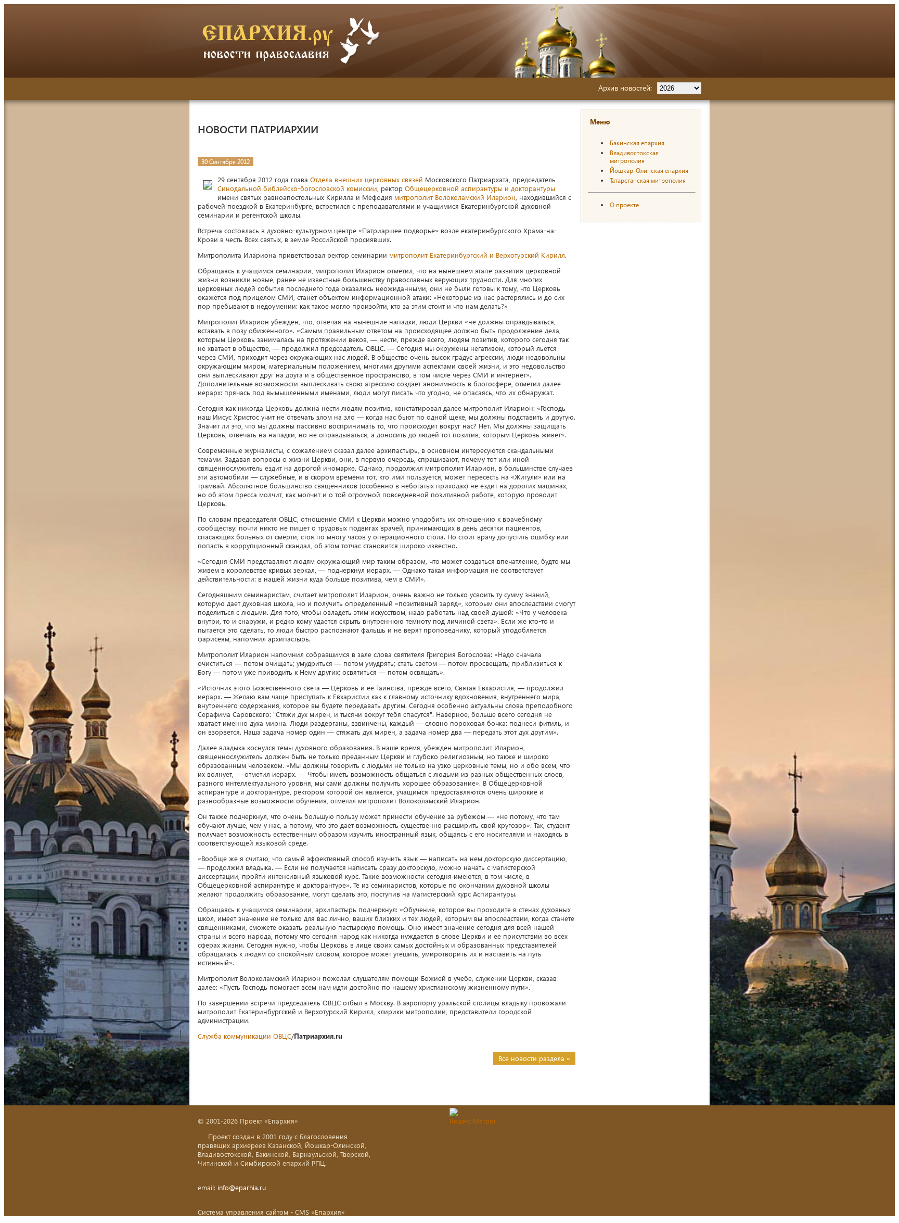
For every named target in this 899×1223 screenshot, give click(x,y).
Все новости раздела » (534, 1058)
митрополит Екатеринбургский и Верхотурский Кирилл (477, 254)
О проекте (624, 205)
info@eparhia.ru (241, 1187)
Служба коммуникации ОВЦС (244, 1035)
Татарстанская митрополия (648, 180)
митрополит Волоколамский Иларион (455, 197)
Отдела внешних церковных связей (366, 179)
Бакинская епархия (637, 143)
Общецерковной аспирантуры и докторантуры (480, 188)
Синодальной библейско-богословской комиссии (297, 188)
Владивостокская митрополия (634, 157)
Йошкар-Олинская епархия (649, 170)
